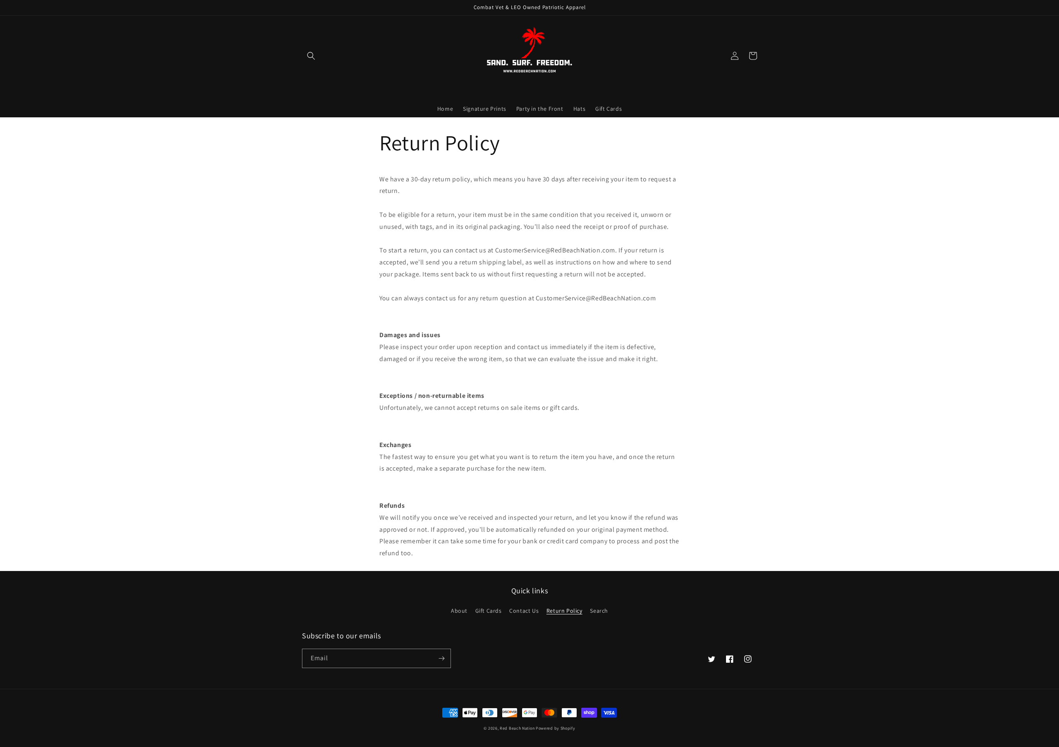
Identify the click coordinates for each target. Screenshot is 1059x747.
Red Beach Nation (517, 728)
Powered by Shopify (555, 728)
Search (599, 610)
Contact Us (524, 610)
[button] (311, 56)
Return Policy (564, 610)
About (459, 610)
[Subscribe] (441, 658)
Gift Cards (488, 610)
